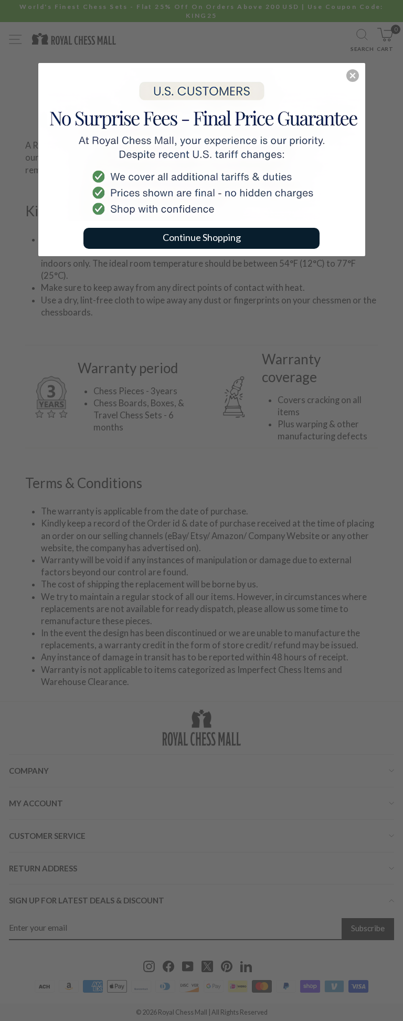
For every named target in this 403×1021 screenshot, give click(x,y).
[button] (352, 75)
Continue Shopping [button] (202, 237)
